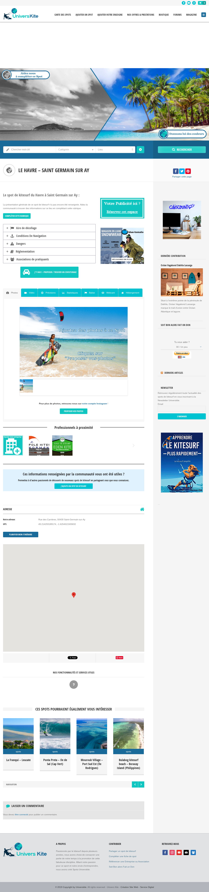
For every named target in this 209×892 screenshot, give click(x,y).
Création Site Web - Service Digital (137, 887)
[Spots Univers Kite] (21, 14)
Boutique (164, 14)
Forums (177, 14)
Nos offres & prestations (140, 14)
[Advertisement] (104, 45)
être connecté (21, 814)
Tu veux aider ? (182, 342)
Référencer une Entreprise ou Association (129, 861)
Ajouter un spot (84, 14)
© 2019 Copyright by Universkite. (71, 887)
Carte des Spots (62, 14)
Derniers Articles (173, 372)
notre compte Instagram (94, 403)
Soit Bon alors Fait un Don (121, 867)
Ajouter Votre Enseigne (110, 14)
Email (160, 404)
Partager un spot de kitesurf (122, 851)
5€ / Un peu (182, 347)
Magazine (191, 14)
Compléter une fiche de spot (122, 856)
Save (121, 657)
